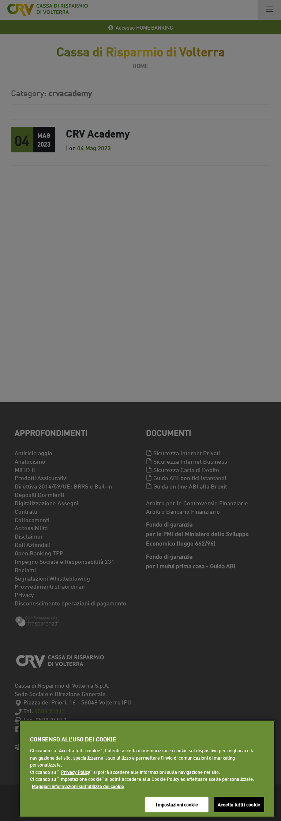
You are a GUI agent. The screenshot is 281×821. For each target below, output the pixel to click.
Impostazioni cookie (177, 804)
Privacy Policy (75, 771)
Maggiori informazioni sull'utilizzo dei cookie (78, 786)
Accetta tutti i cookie (239, 804)
